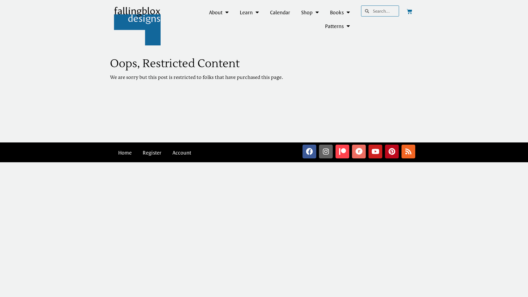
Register (152, 152)
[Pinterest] (392, 151)
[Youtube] (375, 151)
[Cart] (409, 12)
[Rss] (408, 151)
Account (181, 152)
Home (125, 152)
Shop (307, 12)
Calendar (280, 12)
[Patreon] (342, 151)
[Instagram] (326, 151)
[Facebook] (309, 151)
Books (337, 12)
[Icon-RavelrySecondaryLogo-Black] (359, 151)
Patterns (334, 26)
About (215, 12)
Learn (246, 12)
